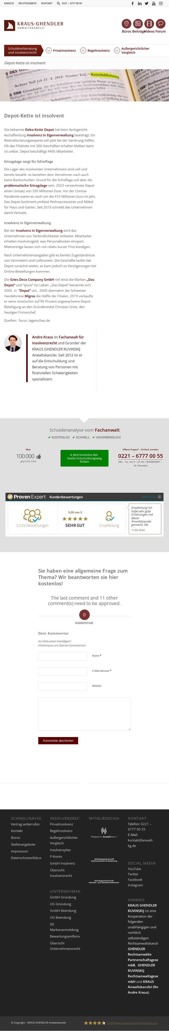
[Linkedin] (139, 3)
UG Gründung (60, 904)
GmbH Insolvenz (62, 863)
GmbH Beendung (63, 910)
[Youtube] (153, 3)
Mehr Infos (149, 497)
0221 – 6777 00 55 (72, 3)
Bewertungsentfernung (67, 936)
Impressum (19, 851)
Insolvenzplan (60, 850)
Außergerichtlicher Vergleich (64, 840)
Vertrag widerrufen (25, 824)
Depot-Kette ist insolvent (24, 62)
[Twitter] (146, 3)
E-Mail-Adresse (101, 671)
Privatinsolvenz (61, 824)
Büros (15, 837)
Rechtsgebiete (27, 3)
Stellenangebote (23, 844)
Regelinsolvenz (61, 830)
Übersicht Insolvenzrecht (61, 873)
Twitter (133, 874)
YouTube (134, 869)
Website (96, 685)
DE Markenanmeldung (64, 927)
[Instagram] (160, 3)
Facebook (135, 879)
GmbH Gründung (63, 897)
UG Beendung (60, 917)
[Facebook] (132, 3)
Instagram (135, 885)
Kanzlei (9, 3)
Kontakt (46, 3)
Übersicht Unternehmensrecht (65, 946)
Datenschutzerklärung (27, 858)
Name (96, 655)
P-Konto (56, 856)
